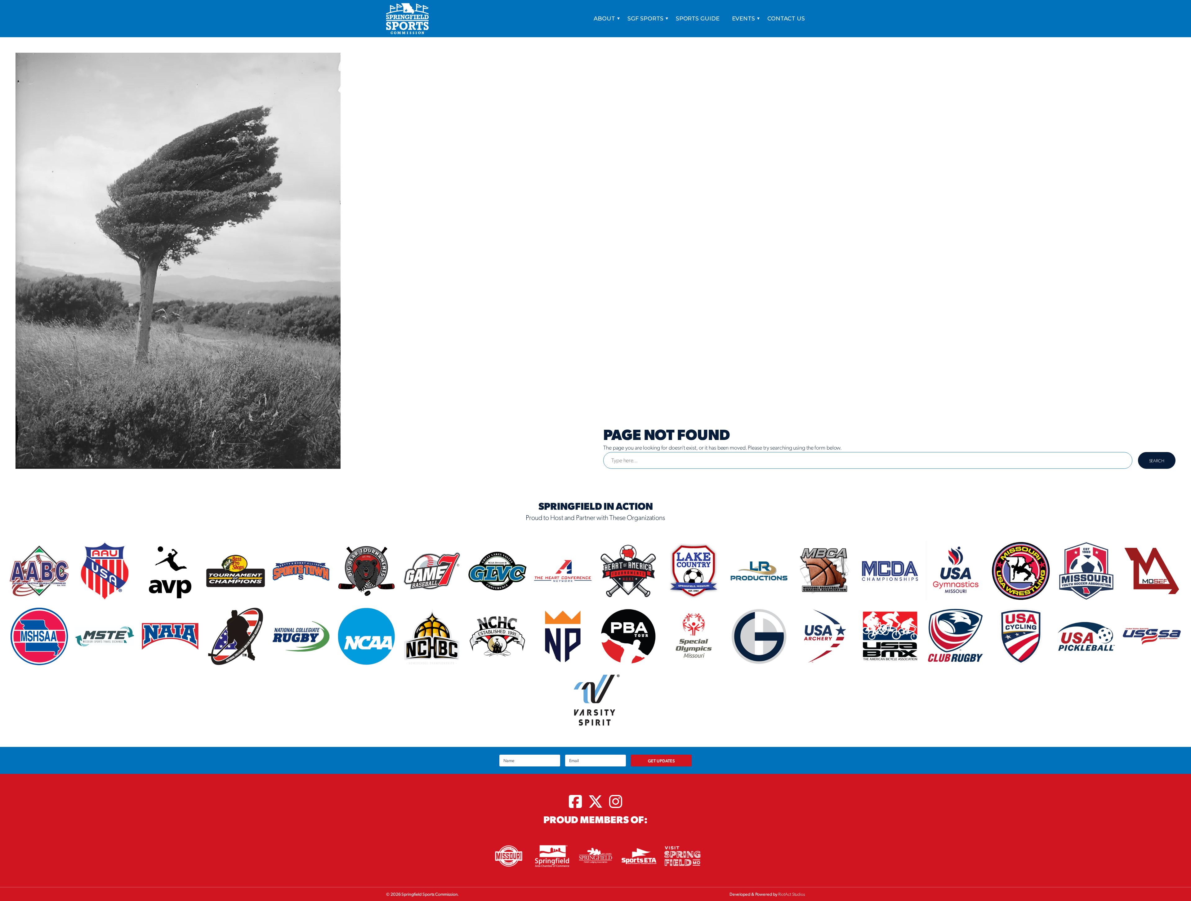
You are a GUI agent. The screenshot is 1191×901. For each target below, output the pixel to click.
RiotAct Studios (791, 894)
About (604, 18)
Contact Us (786, 18)
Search (1156, 460)
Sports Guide (698, 18)
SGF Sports (645, 18)
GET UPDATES (661, 760)
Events (743, 18)
